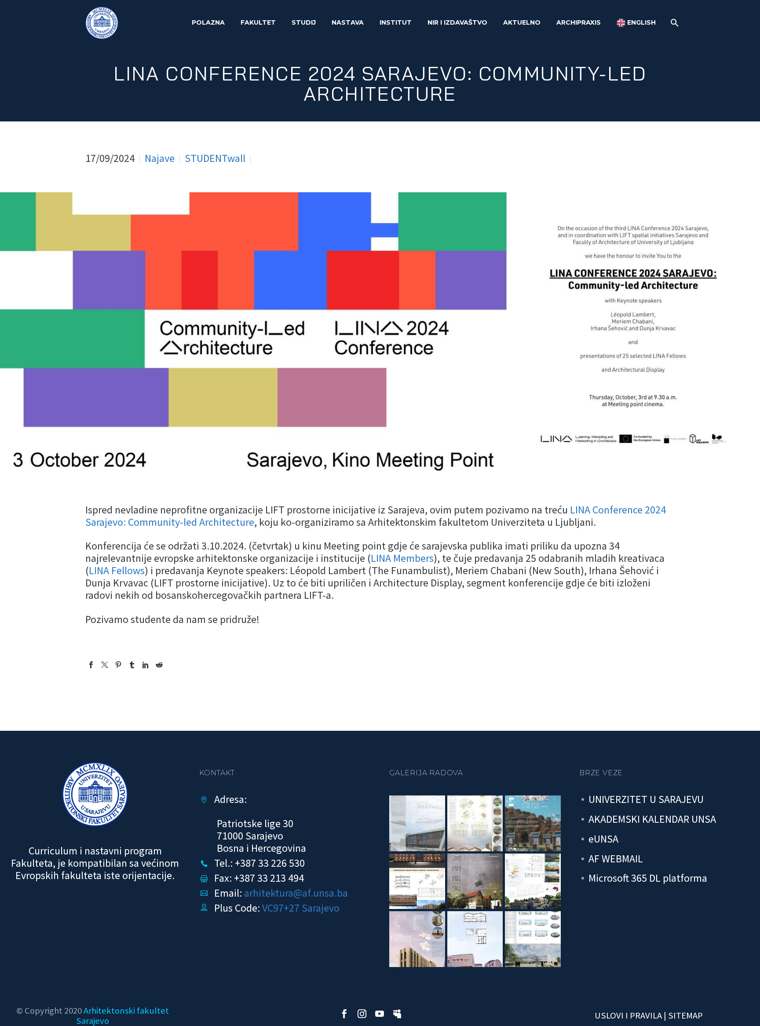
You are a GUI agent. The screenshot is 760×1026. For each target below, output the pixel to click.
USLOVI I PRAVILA (628, 1015)
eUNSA (603, 839)
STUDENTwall (215, 158)
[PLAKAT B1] (532, 939)
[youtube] (379, 1013)
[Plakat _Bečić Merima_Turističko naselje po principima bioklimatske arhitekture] (532, 823)
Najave (160, 158)
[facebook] (344, 1013)
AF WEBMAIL (615, 858)
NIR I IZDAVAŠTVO (457, 22)
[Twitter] (104, 664)
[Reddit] (159, 664)
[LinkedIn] (145, 664)
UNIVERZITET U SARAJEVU (646, 799)
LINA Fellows (117, 570)
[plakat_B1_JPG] (417, 823)
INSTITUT (396, 22)
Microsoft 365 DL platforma (647, 878)
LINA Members (402, 558)
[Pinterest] (118, 664)
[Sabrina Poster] (475, 881)
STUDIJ (304, 22)
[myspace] (397, 1013)
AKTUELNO (522, 22)
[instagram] (362, 1013)
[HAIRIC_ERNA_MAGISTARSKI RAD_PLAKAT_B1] (417, 939)
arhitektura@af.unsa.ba (296, 893)
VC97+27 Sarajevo (301, 908)
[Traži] (673, 22)
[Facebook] (91, 664)
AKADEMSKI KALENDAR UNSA (652, 819)
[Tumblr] (131, 664)
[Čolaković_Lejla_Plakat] (417, 881)
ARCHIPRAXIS (578, 22)
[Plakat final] (475, 823)
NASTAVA (348, 22)
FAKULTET (258, 22)
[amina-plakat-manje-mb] (475, 939)
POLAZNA (208, 22)
